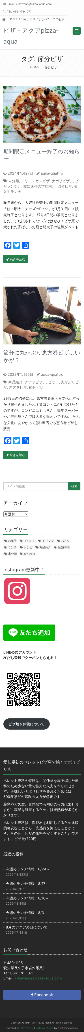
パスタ (65, 540)
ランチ (12, 547)
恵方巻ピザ (18, 387)
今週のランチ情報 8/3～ (26, 912)
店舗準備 (64, 547)
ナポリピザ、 (62, 181)
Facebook (43, 994)
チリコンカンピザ (35, 181)
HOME (34, 67)
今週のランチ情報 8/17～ (27, 883)
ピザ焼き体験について (26, 724)
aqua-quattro (52, 173)
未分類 (13, 181)
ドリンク (48, 540)
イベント (29, 540)
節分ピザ (65, 186)
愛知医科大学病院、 (39, 186)
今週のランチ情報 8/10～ (27, 898)
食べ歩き (29, 553)
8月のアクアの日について (26, 927)
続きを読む (17, 259)
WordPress (26, 1028)
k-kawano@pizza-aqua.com (34, 4)
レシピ (28, 547)
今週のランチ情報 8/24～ (28, 869)
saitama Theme (44, 1028)
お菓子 (12, 540)
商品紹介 (15, 382)
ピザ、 (53, 382)
